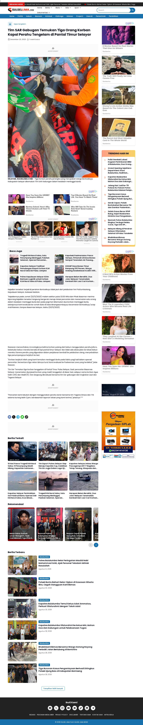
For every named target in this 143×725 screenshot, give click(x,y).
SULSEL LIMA (65, 722)
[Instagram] (62, 708)
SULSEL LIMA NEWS (81, 722)
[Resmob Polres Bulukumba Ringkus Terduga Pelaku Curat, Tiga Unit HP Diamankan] (49, 524)
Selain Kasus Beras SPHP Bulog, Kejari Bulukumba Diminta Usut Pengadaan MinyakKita (119, 213)
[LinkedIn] (87, 708)
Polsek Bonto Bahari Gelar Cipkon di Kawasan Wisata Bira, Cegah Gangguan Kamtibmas (100, 4)
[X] (13, 417)
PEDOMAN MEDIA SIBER (45, 715)
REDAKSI (32, 715)
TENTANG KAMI (85, 715)
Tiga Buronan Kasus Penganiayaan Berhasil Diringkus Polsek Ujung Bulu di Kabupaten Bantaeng (66, 669)
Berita (47, 8)
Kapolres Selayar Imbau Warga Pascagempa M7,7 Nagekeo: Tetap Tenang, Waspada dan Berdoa (83, 466)
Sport (77, 8)
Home (39, 8)
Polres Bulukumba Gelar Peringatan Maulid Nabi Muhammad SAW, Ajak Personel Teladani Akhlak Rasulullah (64, 563)
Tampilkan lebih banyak (53, 688)
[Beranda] (10, 24)
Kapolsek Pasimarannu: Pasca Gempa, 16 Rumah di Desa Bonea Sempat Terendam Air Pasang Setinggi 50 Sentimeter (80, 257)
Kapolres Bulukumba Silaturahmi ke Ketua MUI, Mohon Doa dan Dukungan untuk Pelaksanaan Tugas (67, 626)
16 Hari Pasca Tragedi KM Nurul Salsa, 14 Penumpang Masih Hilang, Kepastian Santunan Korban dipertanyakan (22, 466)
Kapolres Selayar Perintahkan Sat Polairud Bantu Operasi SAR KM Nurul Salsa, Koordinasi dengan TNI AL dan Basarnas (22, 495)
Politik (20, 16)
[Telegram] (18, 417)
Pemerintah (101, 16)
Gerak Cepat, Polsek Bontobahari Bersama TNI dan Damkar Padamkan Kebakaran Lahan (119, 205)
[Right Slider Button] (96, 545)
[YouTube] (68, 708)
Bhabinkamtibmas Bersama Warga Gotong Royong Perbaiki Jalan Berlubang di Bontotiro (65, 648)
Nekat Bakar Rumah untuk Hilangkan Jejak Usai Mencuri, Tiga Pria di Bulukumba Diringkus (20, 535)
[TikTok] (81, 708)
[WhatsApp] (22, 417)
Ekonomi (38, 16)
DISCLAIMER (73, 715)
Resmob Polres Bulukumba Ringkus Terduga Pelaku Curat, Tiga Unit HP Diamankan (49, 535)
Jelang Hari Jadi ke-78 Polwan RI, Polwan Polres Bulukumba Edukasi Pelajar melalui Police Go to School (120, 187)
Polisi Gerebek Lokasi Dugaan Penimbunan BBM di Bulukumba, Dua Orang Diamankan (119, 161)
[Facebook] (9, 417)
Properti (79, 16)
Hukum (29, 16)
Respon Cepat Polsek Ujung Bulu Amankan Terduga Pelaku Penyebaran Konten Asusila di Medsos (76, 535)
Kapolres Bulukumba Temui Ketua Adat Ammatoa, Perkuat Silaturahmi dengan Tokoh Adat (65, 605)
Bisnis (58, 8)
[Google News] (74, 708)
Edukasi (70, 16)
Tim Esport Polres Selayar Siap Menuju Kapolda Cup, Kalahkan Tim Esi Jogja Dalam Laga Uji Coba (53, 466)
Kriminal (48, 16)
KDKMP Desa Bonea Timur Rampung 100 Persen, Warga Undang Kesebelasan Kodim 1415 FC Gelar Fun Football (80, 268)
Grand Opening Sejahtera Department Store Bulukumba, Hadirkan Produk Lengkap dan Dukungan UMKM (119, 170)
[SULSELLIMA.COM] (21, 10)
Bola (67, 8)
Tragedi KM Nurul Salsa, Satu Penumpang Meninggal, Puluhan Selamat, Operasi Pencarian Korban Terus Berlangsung (34, 257)
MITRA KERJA (109, 715)
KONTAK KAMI (97, 715)
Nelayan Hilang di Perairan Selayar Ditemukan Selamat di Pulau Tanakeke (120, 231)
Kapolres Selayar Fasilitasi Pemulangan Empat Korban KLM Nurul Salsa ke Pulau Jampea (34, 268)
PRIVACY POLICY (61, 715)
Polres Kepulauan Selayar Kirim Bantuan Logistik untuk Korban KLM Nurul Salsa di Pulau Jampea (35, 279)
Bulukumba (44, 557)
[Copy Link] (26, 417)
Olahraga (59, 16)
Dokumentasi (42, 13)
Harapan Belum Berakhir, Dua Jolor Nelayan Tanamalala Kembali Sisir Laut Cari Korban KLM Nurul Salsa (79, 279)
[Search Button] (132, 10)
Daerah (89, 16)
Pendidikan (113, 16)
